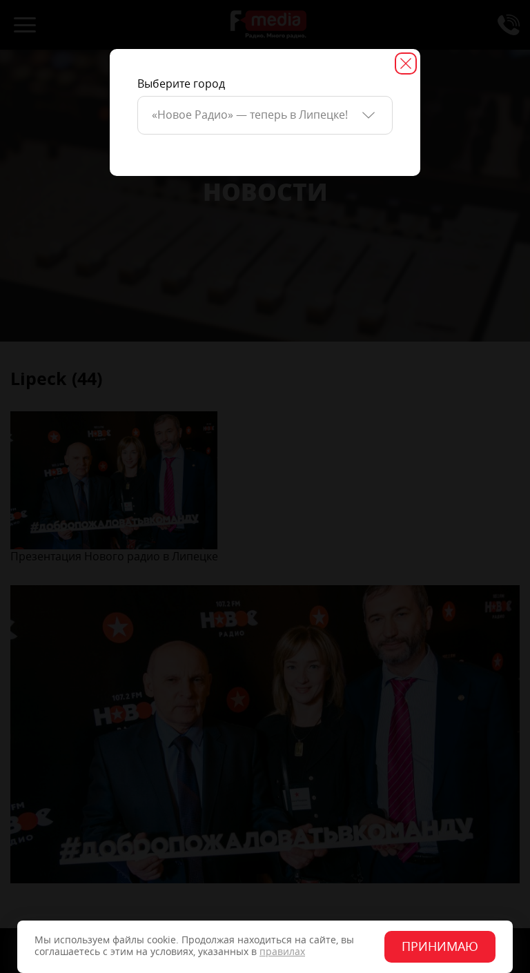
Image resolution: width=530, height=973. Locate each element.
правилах (282, 952)
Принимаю (440, 946)
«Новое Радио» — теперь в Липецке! (250, 114)
